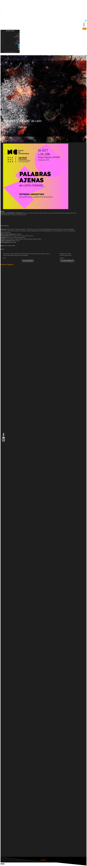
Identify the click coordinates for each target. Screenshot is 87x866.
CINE (85, 9)
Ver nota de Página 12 (67, 261)
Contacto (84, 17)
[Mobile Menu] (84, 29)
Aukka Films (84, 19)
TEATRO (84, 10)
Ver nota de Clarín (28, 261)
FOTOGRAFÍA (83, 12)
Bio (85, 14)
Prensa (85, 15)
